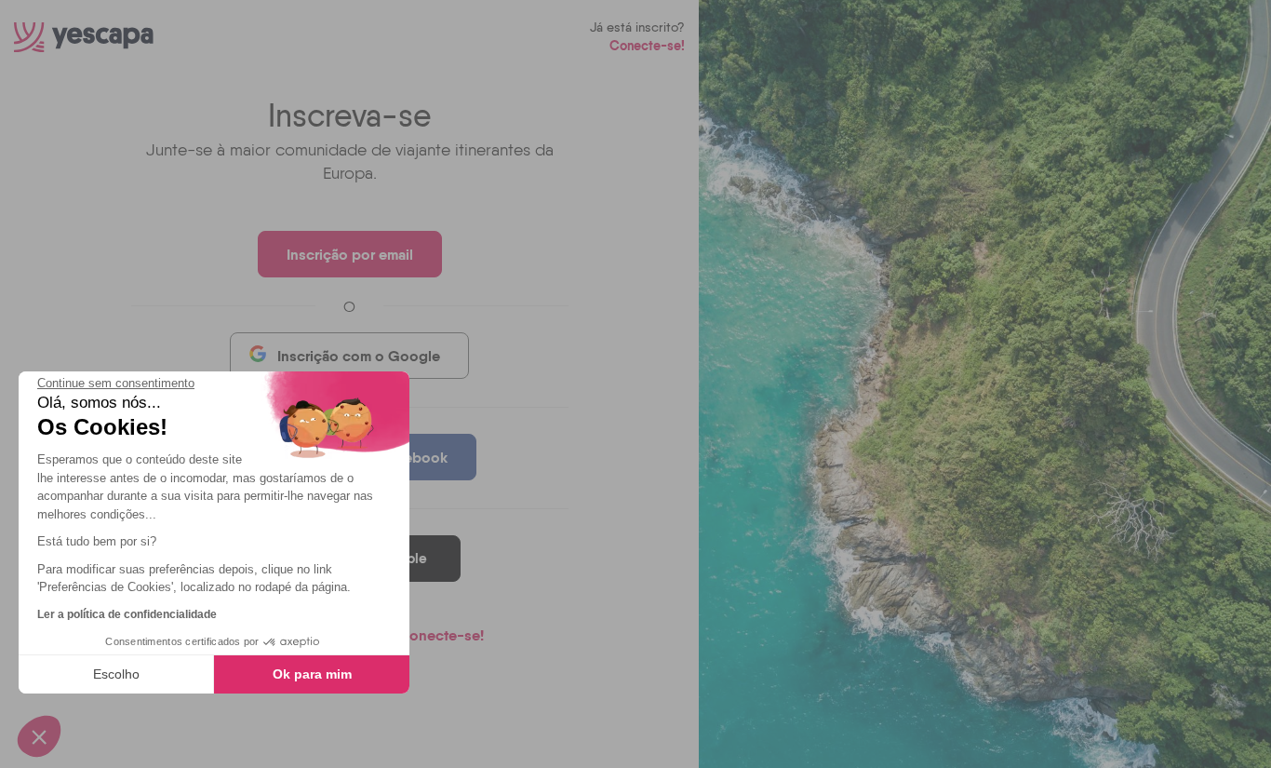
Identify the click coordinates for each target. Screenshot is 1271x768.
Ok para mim (312, 674)
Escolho (116, 674)
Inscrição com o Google (358, 355)
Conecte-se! (647, 45)
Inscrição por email (350, 254)
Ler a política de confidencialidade (127, 614)
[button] (39, 736)
